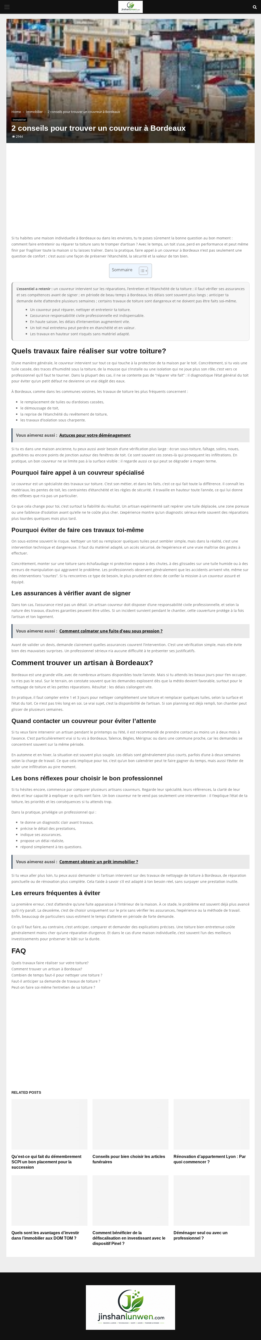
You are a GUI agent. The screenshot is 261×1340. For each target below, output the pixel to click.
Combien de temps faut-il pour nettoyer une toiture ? (56, 975)
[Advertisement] (130, 194)
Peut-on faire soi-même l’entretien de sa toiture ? (53, 987)
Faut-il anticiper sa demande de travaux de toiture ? (55, 981)
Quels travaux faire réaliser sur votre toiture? (49, 962)
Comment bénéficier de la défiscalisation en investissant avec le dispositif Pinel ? (129, 1238)
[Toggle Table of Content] (141, 270)
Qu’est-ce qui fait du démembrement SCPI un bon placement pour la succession (46, 1161)
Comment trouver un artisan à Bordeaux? (46, 969)
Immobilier (19, 119)
